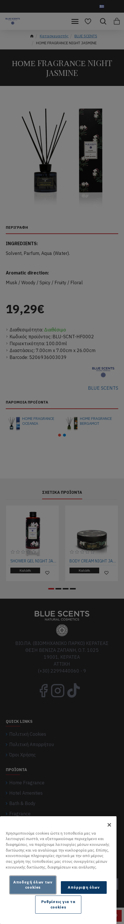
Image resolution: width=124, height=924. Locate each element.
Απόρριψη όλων (84, 887)
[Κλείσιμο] (109, 825)
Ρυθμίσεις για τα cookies (58, 904)
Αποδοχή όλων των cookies (32, 885)
